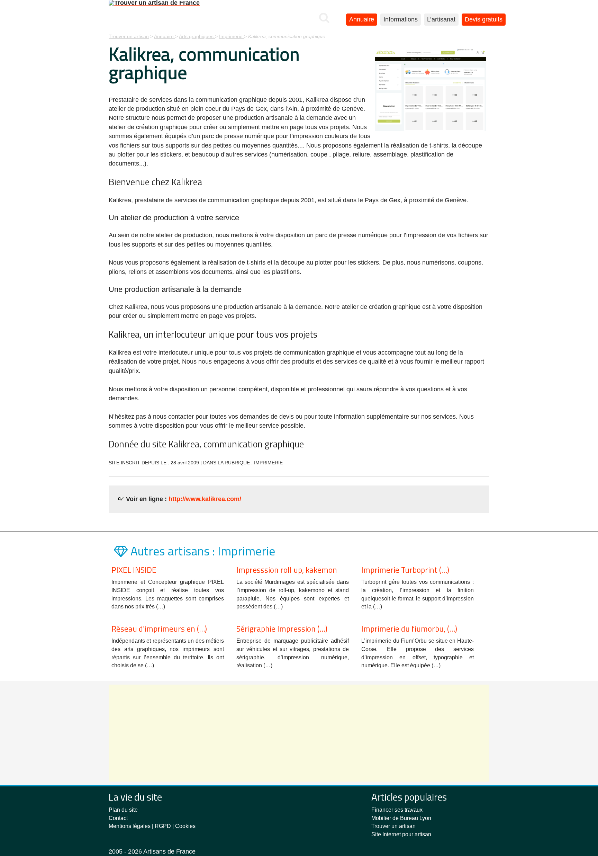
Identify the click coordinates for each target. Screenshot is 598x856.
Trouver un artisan (393, 826)
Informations (400, 19)
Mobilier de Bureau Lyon (401, 818)
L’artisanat (441, 19)
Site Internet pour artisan (401, 834)
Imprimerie (268, 462)
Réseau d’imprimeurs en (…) (159, 629)
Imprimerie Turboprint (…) (405, 570)
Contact (118, 818)
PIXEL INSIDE (133, 570)
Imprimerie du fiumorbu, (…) (409, 629)
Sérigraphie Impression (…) (281, 629)
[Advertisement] (299, 733)
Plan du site (123, 810)
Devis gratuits (483, 19)
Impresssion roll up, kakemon (286, 570)
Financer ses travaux (397, 810)
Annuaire (361, 19)
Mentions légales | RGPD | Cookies (152, 826)
